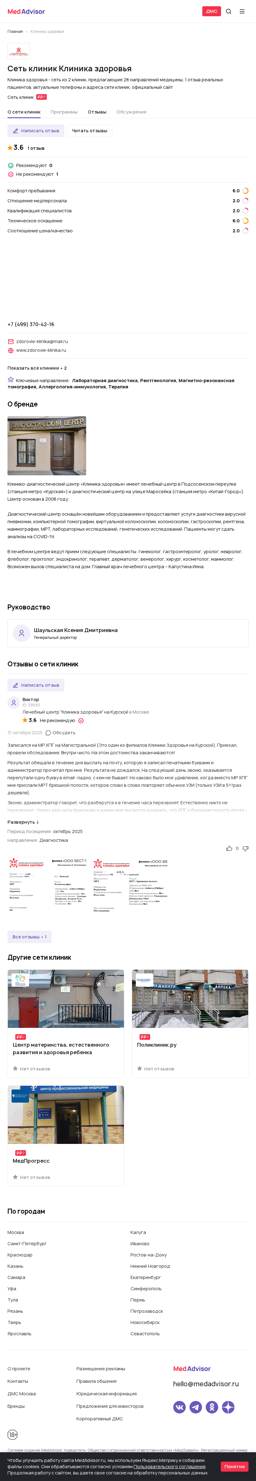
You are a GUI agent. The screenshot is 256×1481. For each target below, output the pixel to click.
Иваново (140, 1243)
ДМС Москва (21, 1394)
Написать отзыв (40, 131)
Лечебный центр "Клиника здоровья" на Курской (75, 712)
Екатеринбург (145, 1277)
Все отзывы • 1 (29, 937)
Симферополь (146, 1288)
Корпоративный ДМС (99, 1419)
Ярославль (19, 1334)
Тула (12, 1300)
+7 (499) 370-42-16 (30, 324)
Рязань (15, 1311)
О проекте (18, 1369)
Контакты (17, 1381)
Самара (16, 1277)
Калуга (138, 1232)
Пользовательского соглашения (169, 1466)
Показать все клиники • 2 (37, 368)
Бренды (16, 1406)
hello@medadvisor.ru (206, 1384)
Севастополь (145, 1334)
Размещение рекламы (100, 1369)
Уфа (11, 1288)
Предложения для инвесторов (110, 1406)
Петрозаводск (146, 1311)
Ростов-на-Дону (148, 1255)
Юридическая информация (106, 1394)
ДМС (211, 11)
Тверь (14, 1322)
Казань (15, 1266)
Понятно (234, 1466)
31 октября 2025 (24, 732)
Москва (15, 1232)
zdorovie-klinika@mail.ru (42, 341)
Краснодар (19, 1255)
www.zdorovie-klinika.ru (41, 350)
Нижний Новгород (150, 1266)
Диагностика (53, 840)
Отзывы (97, 112)
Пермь (137, 1300)
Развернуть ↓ (23, 822)
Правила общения (96, 1381)
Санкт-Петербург (27, 1243)
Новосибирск (145, 1322)
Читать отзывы (89, 131)
